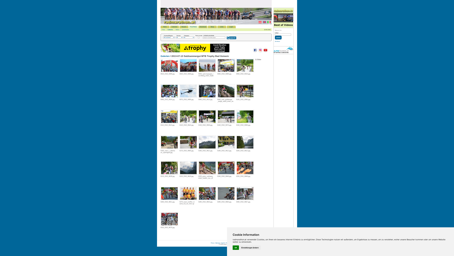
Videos (177, 29)
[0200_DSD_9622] (245, 148)
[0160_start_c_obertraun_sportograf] (169, 148)
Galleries (170, 29)
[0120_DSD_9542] (188, 123)
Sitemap (217, 243)
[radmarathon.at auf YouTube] (265, 52)
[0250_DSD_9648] (245, 174)
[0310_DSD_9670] (169, 225)
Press (212, 243)
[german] (259, 22)
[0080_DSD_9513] (207, 97)
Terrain (179, 35)
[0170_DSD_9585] (188, 148)
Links (221, 26)
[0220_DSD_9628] (188, 174)
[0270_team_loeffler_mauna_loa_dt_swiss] (188, 200)
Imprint (223, 243)
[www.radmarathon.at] (178, 24)
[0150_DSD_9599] (245, 123)
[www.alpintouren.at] (283, 50)
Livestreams (185, 29)
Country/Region (168, 35)
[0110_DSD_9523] (169, 123)
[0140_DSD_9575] (226, 123)
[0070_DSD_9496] (188, 97)
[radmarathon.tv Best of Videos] (283, 18)
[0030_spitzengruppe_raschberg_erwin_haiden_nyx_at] (207, 72)
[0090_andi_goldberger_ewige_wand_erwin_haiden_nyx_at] (226, 97)
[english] (264, 22)
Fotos (163, 29)
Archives (277, 41)
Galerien (165, 56)
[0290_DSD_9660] (226, 200)
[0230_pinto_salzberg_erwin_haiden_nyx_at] (207, 174)
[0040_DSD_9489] (226, 72)
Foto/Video (193, 26)
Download (203, 26)
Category (186, 35)
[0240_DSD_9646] (226, 174)
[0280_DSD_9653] (207, 200)
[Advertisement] (216, 3)
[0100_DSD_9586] (245, 97)
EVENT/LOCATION (209, 35)
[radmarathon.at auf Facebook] (254, 52)
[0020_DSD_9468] (188, 72)
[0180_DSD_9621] (207, 148)
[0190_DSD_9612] (226, 148)
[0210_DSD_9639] (169, 174)
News (165, 26)
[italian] (268, 22)
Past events (199, 35)
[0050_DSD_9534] (245, 72)
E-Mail (276, 33)
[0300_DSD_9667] (245, 200)
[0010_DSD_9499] (169, 72)
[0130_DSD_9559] (207, 123)
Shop (212, 26)
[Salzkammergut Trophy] (195, 52)
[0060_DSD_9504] (169, 97)
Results (184, 26)
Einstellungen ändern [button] (250, 248)
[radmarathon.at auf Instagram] (260, 52)
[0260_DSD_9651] (169, 200)
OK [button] (236, 248)
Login (231, 26)
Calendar (174, 26)
